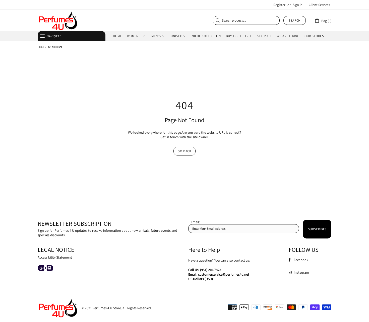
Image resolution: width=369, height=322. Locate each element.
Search (294, 20)
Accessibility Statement (55, 257)
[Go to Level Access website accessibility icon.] (45, 268)
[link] (323, 20)
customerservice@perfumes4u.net (223, 274)
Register (279, 5)
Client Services (319, 5)
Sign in (297, 5)
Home (41, 46)
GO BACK (184, 151)
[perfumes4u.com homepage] (58, 20)
